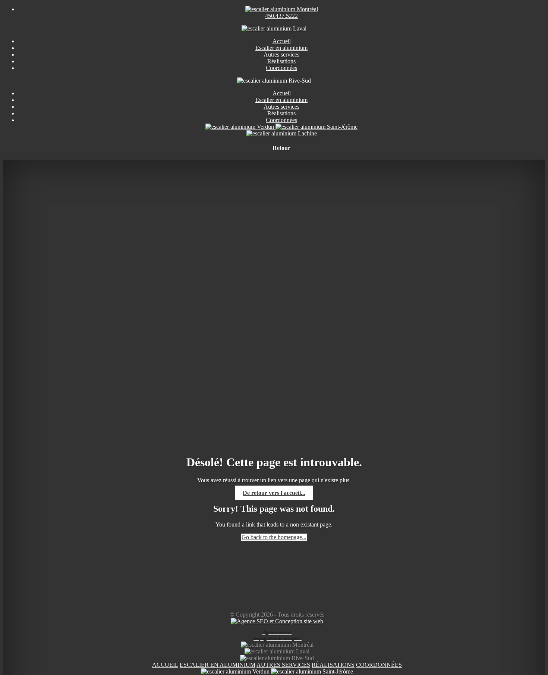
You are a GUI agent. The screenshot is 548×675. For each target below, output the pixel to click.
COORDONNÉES (379, 665)
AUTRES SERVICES (283, 665)
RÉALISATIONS (333, 665)
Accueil (282, 93)
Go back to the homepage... (274, 537)
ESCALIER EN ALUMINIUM (217, 665)
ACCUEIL (165, 665)
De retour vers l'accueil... (274, 493)
